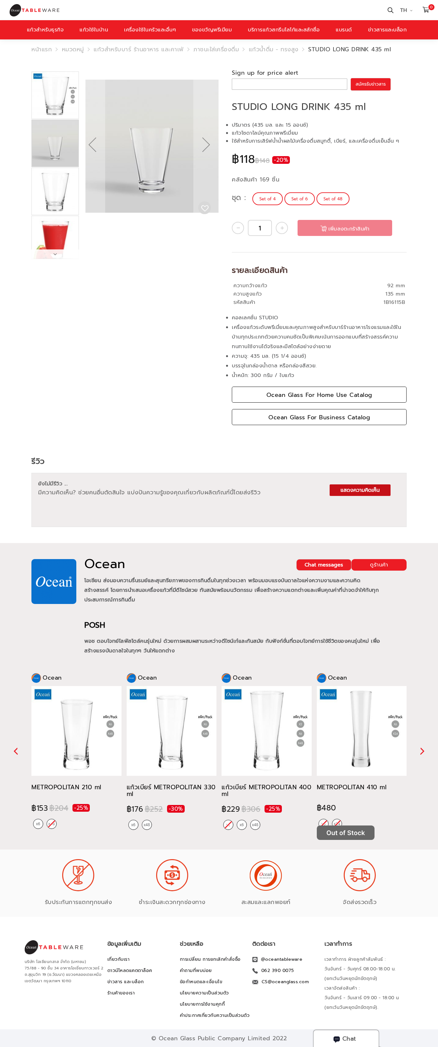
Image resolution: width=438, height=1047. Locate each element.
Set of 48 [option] (333, 199)
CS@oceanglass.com (285, 981)
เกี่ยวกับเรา (118, 959)
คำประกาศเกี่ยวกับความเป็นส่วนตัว (215, 1015)
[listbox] (301, 199)
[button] (92, 165)
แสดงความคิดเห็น (360, 490)
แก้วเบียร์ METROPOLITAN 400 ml (266, 791)
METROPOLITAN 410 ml (352, 787)
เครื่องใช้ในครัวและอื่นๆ (150, 30)
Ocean (104, 564)
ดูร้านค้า (379, 565)
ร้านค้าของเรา (121, 993)
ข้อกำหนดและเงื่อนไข (201, 981)
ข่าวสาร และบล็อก (125, 981)
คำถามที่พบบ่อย (196, 970)
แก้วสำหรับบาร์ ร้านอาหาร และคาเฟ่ (139, 49)
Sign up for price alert (265, 72)
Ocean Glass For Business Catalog (319, 417)
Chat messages (324, 565)
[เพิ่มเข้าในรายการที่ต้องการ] (204, 207)
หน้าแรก (41, 49)
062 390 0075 (277, 970)
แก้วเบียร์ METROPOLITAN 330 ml (171, 791)
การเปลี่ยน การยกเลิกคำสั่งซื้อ (210, 959)
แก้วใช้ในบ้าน (94, 30)
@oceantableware (282, 959)
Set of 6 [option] (299, 199)
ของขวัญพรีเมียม (212, 30)
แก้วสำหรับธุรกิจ (45, 30)
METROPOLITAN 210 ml (66, 787)
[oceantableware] (110, 10)
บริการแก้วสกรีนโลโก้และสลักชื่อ (284, 30)
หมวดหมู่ (73, 49)
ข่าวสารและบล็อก (387, 30)
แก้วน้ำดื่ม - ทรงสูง (274, 49)
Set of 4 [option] (267, 199)
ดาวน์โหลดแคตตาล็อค (129, 970)
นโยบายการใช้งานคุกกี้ (202, 1004)
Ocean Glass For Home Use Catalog (319, 394)
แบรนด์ (344, 30)
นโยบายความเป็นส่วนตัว (204, 993)
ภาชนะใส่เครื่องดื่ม (216, 49)
